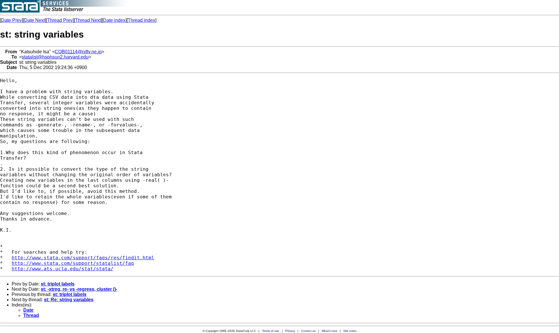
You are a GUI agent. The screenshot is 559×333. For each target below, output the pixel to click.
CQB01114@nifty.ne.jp (78, 51)
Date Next (34, 20)
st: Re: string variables (68, 299)
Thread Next (88, 20)
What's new (329, 330)
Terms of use (270, 330)
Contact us (308, 330)
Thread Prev (60, 20)
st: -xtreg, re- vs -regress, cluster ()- (79, 289)
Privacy (290, 330)
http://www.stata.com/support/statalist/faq (73, 263)
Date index (114, 20)
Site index (350, 330)
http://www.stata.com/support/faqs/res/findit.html (83, 257)
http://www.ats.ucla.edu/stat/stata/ (63, 269)
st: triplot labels (58, 283)
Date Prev (11, 20)
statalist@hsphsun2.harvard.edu (55, 56)
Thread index (141, 20)
